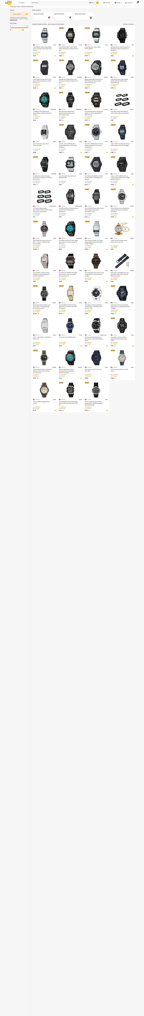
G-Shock (105, 109)
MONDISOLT (79, 109)
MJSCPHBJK (79, 238)
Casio (54, 45)
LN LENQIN (53, 173)
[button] (107, 3)
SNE (133, 45)
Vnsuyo (132, 109)
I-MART (132, 238)
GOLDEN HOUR (78, 206)
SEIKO (54, 238)
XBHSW (132, 270)
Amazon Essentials (104, 335)
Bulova (54, 302)
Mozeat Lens (53, 206)
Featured (131, 24)
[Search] (97, 2)
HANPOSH (79, 77)
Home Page (13, 6)
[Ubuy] (9, 2)
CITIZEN (132, 206)
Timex (106, 270)
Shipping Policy (13, 20)
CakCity (80, 367)
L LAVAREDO (53, 109)
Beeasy (106, 77)
